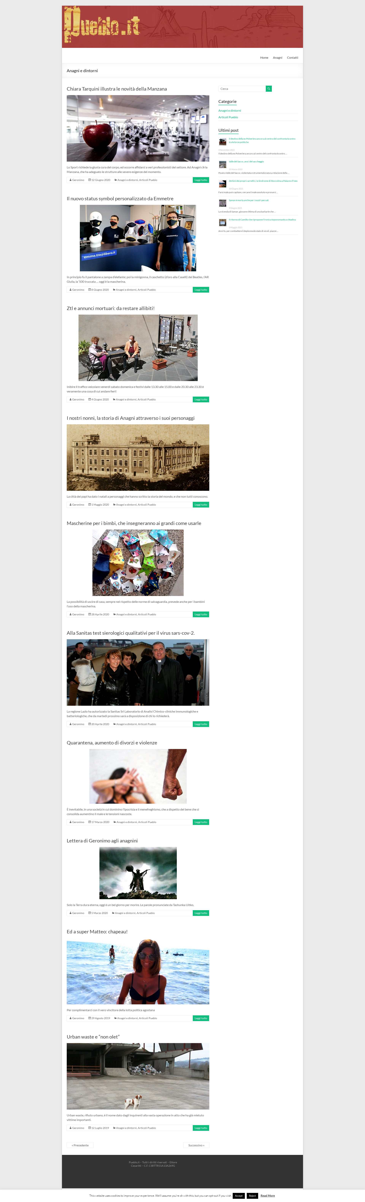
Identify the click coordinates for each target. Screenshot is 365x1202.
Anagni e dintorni (127, 180)
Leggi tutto (201, 180)
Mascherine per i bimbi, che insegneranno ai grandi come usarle (134, 523)
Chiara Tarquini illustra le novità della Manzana (117, 89)
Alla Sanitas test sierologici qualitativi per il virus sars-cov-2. (131, 633)
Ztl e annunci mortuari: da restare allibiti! (111, 308)
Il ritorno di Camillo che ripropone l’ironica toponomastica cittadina (262, 219)
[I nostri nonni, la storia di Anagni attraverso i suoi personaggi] (138, 426)
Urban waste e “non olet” (93, 1037)
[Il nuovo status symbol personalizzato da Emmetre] (138, 206)
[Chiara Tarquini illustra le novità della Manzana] (138, 97)
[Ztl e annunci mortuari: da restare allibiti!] (138, 316)
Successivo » (196, 1145)
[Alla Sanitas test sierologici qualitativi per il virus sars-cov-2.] (138, 641)
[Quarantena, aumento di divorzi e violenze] (138, 751)
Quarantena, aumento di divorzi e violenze (112, 743)
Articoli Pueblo (148, 180)
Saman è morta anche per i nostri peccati (249, 200)
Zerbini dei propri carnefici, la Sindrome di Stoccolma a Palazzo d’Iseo (263, 180)
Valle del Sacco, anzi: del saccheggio (246, 161)
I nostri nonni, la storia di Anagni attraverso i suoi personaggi (131, 418)
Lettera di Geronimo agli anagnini (102, 840)
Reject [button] (252, 1195)
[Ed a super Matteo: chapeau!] (138, 940)
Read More (268, 1195)
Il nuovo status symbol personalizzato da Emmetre (120, 198)
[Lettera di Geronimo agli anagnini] (138, 849)
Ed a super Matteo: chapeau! (97, 931)
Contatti (292, 57)
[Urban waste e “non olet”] (138, 1045)
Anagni (277, 57)
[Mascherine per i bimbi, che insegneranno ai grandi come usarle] (138, 531)
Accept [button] (239, 1195)
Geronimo (78, 180)
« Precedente (80, 1145)
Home (264, 57)
